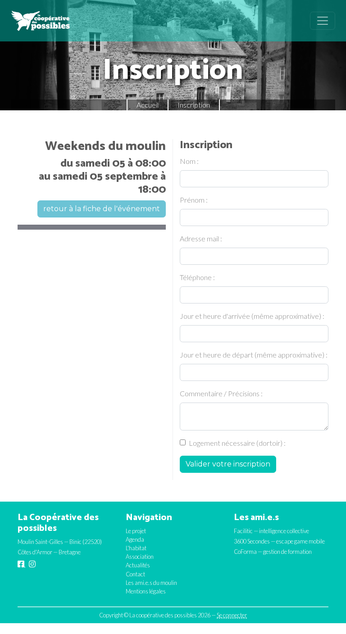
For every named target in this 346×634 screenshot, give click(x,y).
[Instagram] (32, 564)
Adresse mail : (201, 238)
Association (140, 556)
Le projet (136, 530)
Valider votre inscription (228, 464)
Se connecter (232, 615)
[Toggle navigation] (322, 21)
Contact (135, 574)
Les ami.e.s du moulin (151, 582)
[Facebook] (21, 564)
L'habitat (136, 548)
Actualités (138, 565)
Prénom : (194, 199)
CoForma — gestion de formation (273, 551)
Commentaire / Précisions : (221, 393)
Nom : (189, 161)
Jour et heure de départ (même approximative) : (254, 354)
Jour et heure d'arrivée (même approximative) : (252, 316)
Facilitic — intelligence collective (271, 530)
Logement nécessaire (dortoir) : (237, 443)
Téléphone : (197, 277)
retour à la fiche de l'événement (101, 208)
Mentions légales (146, 591)
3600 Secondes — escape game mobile (279, 541)
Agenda (135, 539)
